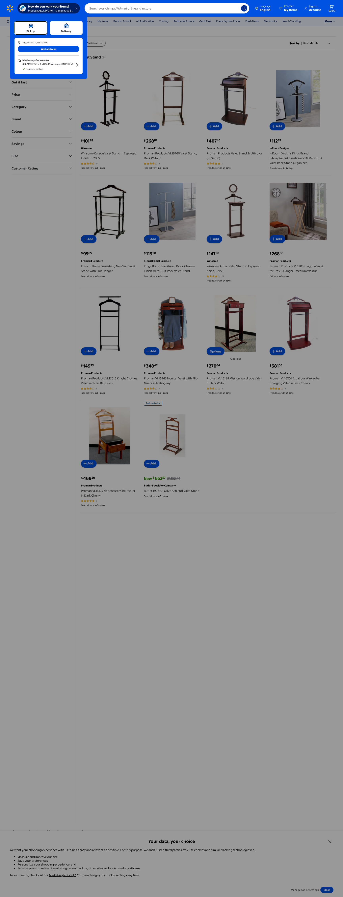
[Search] (244, 8)
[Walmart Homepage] (10, 8)
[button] (288, 8)
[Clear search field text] (235, 8)
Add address (48, 49)
